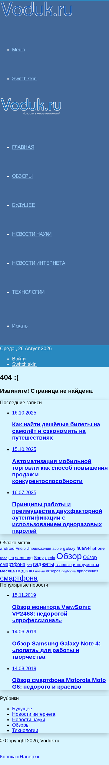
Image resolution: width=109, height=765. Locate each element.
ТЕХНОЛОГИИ (28, 292)
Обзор (69, 556)
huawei (84, 548)
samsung (24, 557)
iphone (98, 548)
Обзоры (21, 725)
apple (57, 548)
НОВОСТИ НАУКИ (32, 234)
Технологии (25, 730)
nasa (3, 558)
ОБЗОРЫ (22, 176)
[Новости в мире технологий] (37, 15)
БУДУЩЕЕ (23, 205)
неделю (25, 571)
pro (11, 558)
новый (40, 571)
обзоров (53, 571)
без (29, 565)
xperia (50, 558)
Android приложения (33, 548)
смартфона (19, 578)
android (7, 548)
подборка (68, 571)
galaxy (69, 548)
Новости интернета (38, 263)
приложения (87, 571)
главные (63, 564)
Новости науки (28, 719)
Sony (39, 557)
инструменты (86, 564)
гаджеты (43, 564)
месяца (7, 571)
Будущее (22, 708)
